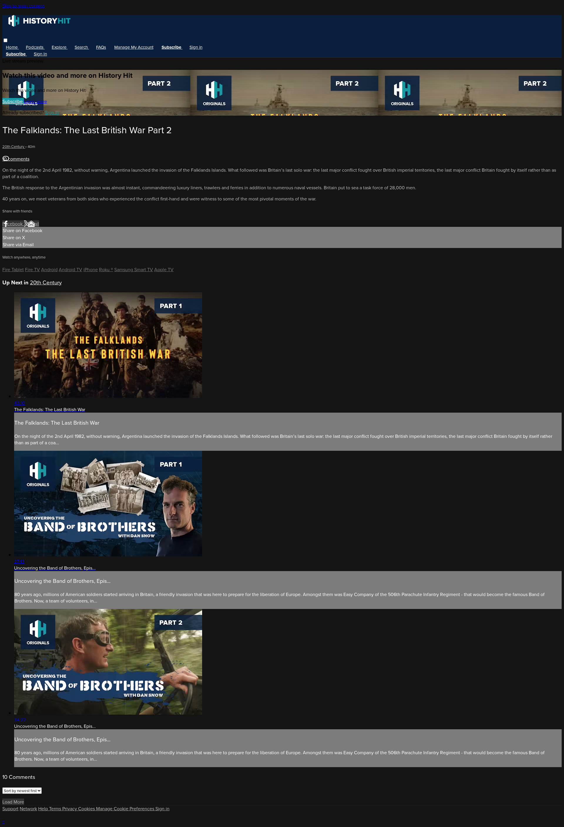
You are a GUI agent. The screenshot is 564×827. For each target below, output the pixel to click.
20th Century (13, 146)
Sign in (195, 47)
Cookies (87, 808)
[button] (5, 40)
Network (28, 808)
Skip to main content (23, 5)
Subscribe (13, 101)
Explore (60, 47)
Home (12, 47)
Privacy (70, 808)
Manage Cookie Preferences (125, 808)
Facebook (13, 223)
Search (82, 47)
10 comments (15, 159)
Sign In (40, 54)
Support (10, 808)
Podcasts (35, 47)
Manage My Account (133, 47)
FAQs (101, 47)
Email (33, 223)
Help (43, 808)
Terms (55, 808)
